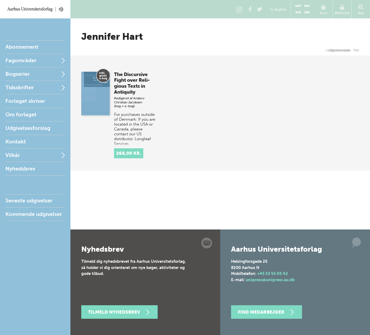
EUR (298, 12)
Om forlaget (21, 114)
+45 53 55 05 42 (272, 273)
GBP (298, 6)
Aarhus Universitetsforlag (35, 9)
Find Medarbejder (261, 312)
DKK (307, 6)
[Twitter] (259, 9)
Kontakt (15, 141)
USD (307, 12)
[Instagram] (239, 9)
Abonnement (21, 47)
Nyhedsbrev (20, 168)
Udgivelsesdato (337, 50)
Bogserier (17, 74)
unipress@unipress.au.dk (270, 279)
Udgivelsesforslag (27, 128)
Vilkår (12, 155)
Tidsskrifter (19, 87)
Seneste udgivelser (29, 200)
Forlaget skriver (25, 101)
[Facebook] (250, 9)
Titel (356, 50)
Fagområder (21, 60)
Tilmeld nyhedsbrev (114, 312)
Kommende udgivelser (33, 214)
